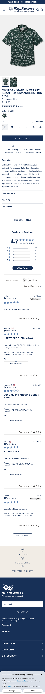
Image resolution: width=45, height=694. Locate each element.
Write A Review (22, 268)
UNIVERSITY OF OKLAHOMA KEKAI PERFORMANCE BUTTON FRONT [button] (22, 410)
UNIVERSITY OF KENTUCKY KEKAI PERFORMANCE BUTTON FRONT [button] (22, 353)
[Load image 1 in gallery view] (22, 45)
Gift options (7, 206)
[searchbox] (13, 280)
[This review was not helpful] (38, 318)
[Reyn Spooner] (21, 9)
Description (7, 160)
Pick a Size (22, 138)
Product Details (8, 193)
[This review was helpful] (34, 318)
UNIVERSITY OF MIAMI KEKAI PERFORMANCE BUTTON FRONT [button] (22, 464)
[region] (22, 248)
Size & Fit (6, 200)
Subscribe (22, 612)
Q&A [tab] (28, 219)
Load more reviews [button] (22, 535)
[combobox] (30, 286)
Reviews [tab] (18, 219)
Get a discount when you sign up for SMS (18, 618)
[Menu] (4, 9)
